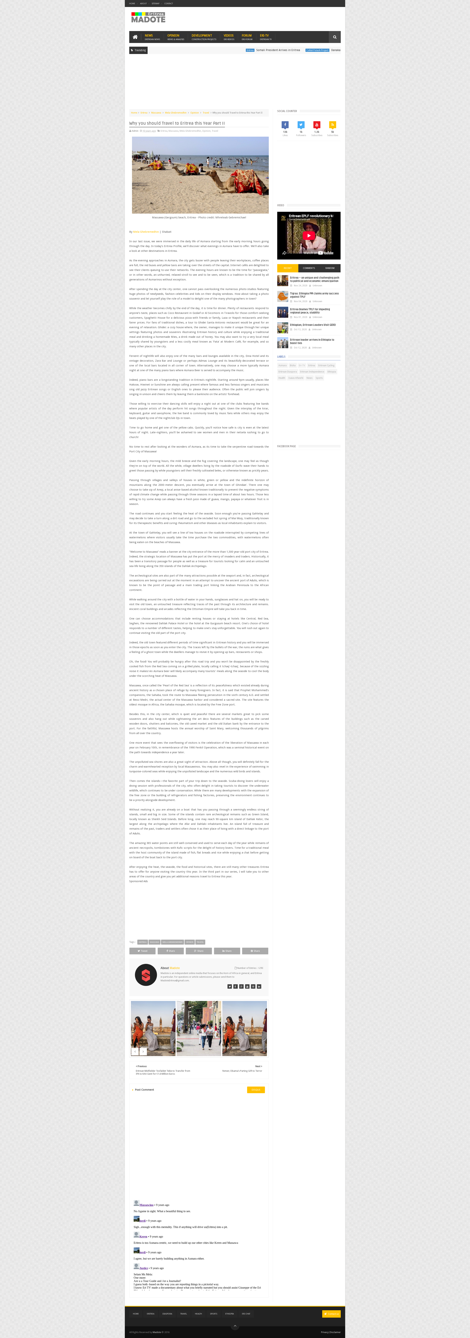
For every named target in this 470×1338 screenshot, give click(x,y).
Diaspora (167, 1314)
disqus (256, 1089)
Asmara (283, 365)
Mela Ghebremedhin (176, 112)
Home (132, 3)
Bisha (293, 365)
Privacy (324, 1332)
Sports (319, 378)
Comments (309, 268)
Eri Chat (246, 1314)
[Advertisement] (235, 83)
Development (204, 37)
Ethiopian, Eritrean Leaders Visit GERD (313, 325)
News (152, 37)
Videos (229, 37)
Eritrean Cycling (326, 365)
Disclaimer (335, 1332)
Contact (168, 3)
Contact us (333, 1313)
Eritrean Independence (312, 371)
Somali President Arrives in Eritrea (212, 50)
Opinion (175, 37)
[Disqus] (199, 1146)
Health (282, 378)
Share (172, 951)
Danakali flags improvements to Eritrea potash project (300, 50)
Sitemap (155, 3)
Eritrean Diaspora (288, 371)
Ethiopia (332, 371)
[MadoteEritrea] (229, 986)
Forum (247, 37)
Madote (157, 1332)
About (143, 3)
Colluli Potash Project (252, 50)
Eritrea (184, 50)
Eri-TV (266, 37)
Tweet (144, 951)
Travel (206, 112)
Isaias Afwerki (295, 378)
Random (330, 268)
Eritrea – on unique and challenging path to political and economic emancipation (314, 279)
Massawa (156, 112)
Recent (288, 268)
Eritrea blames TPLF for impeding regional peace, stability (310, 311)
